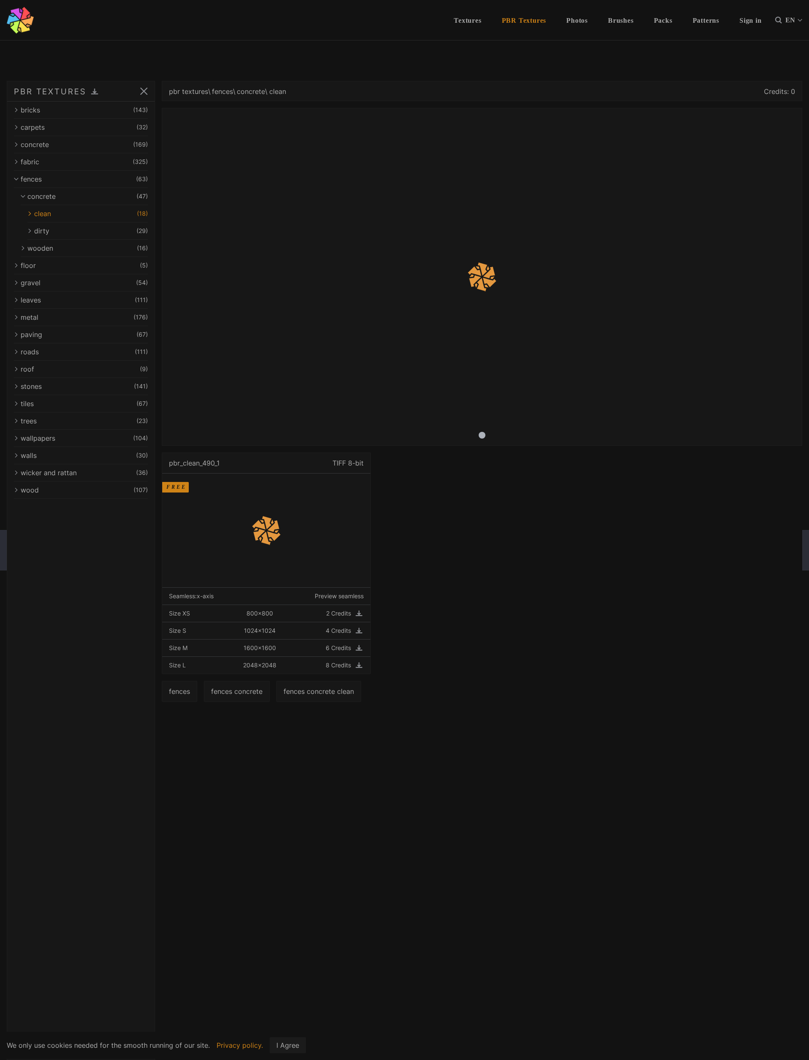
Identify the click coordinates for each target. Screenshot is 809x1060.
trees (84, 421)
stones (84, 386)
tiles (84, 403)
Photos (577, 20)
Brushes (621, 20)
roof (84, 369)
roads (84, 352)
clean (91, 213)
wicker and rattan (84, 472)
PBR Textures (524, 20)
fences (84, 179)
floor (84, 265)
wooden (87, 248)
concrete (84, 144)
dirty (91, 231)
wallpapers (84, 438)
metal (84, 317)
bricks (84, 110)
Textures (467, 20)
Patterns (706, 20)
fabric (84, 162)
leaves (84, 300)
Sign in (750, 20)
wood (84, 490)
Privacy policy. (240, 1045)
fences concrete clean (319, 691)
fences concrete (237, 691)
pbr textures (188, 91)
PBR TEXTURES (50, 91)
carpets (84, 127)
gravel (84, 282)
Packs (663, 20)
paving (84, 334)
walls (84, 455)
